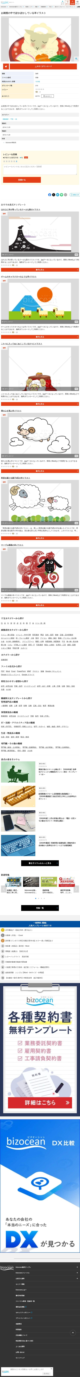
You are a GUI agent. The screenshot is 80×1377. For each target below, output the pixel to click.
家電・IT (31, 645)
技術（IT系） (45, 716)
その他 (37, 81)
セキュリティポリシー (23, 1312)
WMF (29, 671)
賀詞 (37, 638)
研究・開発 (22, 750)
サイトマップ (20, 1358)
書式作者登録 (20, 1295)
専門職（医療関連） (30, 747)
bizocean (4, 7)
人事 (15, 705)
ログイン (67, 3)
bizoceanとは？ (21, 1290)
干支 (50, 7)
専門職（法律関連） (62, 747)
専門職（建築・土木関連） (11, 747)
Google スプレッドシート (10, 674)
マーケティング (30, 686)
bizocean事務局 (11, 142)
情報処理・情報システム (23, 726)
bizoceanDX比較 (21, 1261)
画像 (36, 7)
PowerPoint (21, 671)
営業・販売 (18, 686)
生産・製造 (5, 737)
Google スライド (28, 674)
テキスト (35, 671)
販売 (37, 716)
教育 (44, 705)
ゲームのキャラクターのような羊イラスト (19, 276)
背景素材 (35, 635)
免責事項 (19, 1324)
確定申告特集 (65, 890)
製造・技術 (70, 686)
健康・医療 (71, 645)
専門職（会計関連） (46, 747)
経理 (20, 705)
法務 (63, 686)
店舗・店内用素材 (66, 635)
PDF (2, 671)
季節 (42, 635)
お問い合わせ (20, 1352)
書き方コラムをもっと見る (40, 863)
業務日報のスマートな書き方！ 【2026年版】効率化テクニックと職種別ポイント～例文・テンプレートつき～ (58, 771)
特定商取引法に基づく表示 (24, 1341)
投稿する (22, 180)
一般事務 (4, 705)
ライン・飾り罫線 (7, 635)
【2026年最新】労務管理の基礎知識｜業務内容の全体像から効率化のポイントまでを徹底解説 (57, 844)
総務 (10, 705)
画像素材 (43, 7)
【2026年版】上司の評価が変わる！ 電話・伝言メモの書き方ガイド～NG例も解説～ (57, 819)
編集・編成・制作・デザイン (58, 726)
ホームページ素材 (7, 638)
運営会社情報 (20, 1307)
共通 (2, 689)
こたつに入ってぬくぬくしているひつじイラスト (21, 343)
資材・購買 (15, 737)
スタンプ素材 (6, 648)
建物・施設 (52, 638)
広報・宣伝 (37, 705)
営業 (32, 716)
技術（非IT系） (6, 726)
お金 (2, 641)
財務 (25, 705)
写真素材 (39, 645)
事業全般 (51, 705)
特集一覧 (40, 908)
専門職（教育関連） (8, 750)
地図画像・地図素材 (52, 641)
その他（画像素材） (13, 641)
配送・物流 (25, 737)
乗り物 (3, 645)
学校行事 (15, 648)
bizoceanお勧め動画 (32, 890)
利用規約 (19, 1329)
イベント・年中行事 (23, 635)
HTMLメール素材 (20, 645)
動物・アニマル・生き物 (67, 638)
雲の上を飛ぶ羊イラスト (11, 410)
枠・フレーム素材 (22, 638)
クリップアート (28, 641)
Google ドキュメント (53, 671)
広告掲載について (21, 1335)
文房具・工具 (61, 645)
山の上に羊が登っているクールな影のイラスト (20, 209)
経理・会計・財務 (43, 686)
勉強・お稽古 (49, 645)
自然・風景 (49, 635)
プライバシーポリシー (23, 1318)
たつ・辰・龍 (40, 623)
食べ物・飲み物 (72, 641)
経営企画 (12, 716)
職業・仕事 (39, 641)
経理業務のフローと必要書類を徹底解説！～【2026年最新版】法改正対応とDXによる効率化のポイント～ (57, 796)
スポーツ (24, 648)
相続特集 (45, 890)
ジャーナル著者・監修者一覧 (25, 1301)
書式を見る (40, 270)
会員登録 (72, 3)
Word (8, 671)
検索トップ (29, 7)
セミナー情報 (20, 1284)
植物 (56, 635)
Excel (13, 671)
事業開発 (4, 716)
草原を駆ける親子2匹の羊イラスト (15, 478)
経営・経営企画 (7, 686)
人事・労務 (56, 686)
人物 (32, 638)
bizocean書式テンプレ (16, 7)
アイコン (43, 638)
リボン (10, 645)
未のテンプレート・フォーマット (64, 7)
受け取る (46, 1373)
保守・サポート (39, 726)
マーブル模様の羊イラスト (12, 545)
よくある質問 (20, 1346)
